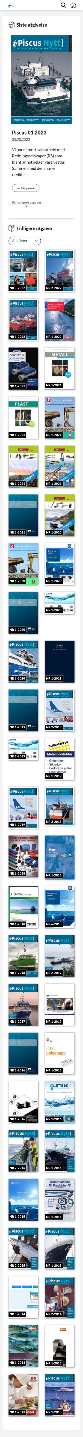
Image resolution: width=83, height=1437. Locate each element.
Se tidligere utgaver (27, 202)
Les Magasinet (26, 188)
